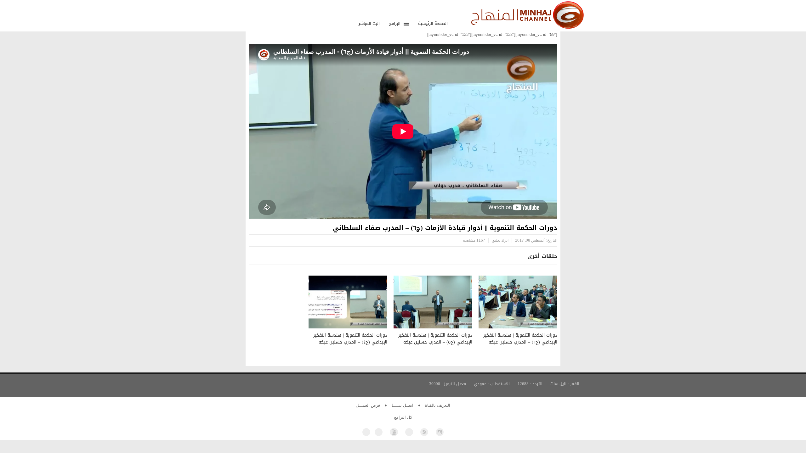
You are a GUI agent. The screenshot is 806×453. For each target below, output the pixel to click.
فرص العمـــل (368, 405)
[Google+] (409, 432)
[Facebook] (366, 432)
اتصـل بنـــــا (402, 405)
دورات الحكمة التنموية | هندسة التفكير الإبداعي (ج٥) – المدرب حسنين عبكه (435, 338)
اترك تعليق (500, 240)
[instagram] (440, 432)
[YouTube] (394, 432)
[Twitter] (379, 432)
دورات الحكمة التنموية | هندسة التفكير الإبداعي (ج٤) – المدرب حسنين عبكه (350, 338)
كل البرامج (403, 417)
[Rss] (424, 432)
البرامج (394, 23)
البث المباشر (369, 23)
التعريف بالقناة (437, 405)
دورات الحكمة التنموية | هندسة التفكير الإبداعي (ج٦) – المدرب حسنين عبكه (520, 338)
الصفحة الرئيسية (433, 23)
